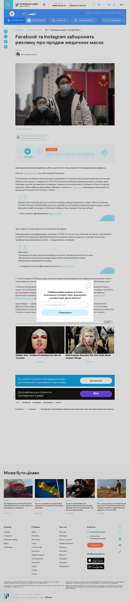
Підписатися (65, 312)
